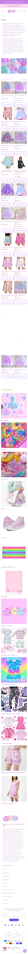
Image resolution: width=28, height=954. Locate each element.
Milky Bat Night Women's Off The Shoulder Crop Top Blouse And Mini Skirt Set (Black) (20, 171)
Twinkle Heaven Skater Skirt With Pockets (19, 122)
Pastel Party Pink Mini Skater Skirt (20, 96)
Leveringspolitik (10, 951)
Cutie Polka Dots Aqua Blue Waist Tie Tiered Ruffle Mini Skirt (6, 171)
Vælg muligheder (7, 104)
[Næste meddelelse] (25, 5)
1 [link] (3, 383)
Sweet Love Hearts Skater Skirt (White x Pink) (7, 272)
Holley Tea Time (8, 946)
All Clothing (4, 420)
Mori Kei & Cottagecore (7, 803)
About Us (5, 886)
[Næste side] (24, 383)
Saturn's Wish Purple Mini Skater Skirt (6, 198)
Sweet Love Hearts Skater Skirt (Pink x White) (20, 272)
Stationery (4, 596)
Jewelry (3, 449)
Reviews (5, 903)
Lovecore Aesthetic (6, 743)
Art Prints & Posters (6, 626)
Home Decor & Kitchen (7, 567)
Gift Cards (5, 883)
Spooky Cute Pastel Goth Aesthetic (11, 714)
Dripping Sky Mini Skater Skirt (7, 145)
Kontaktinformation (19, 951)
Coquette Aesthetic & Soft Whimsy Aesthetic (13, 772)
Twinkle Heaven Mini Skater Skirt (19, 198)
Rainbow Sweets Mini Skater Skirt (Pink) (19, 146)
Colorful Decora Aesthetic (8, 684)
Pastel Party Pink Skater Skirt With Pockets (7, 370)
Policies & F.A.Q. (7, 889)
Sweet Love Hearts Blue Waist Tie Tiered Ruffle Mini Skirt (7, 347)
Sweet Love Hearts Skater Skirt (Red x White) (7, 122)
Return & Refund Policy (8, 893)
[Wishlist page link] (17, 11)
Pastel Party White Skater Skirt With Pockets (20, 347)
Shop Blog (5, 879)
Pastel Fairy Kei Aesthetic (8, 655)
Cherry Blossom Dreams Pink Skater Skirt (20, 222)
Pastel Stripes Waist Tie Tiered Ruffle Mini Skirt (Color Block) (20, 321)
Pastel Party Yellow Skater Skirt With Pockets (20, 370)
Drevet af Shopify (14, 946)
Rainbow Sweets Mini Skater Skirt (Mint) (19, 296)
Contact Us (5, 900)
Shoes (3, 538)
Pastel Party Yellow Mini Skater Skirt (7, 222)
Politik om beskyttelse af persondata (11, 948)
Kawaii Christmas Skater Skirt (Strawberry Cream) (7, 296)
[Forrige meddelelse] (2, 5)
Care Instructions (7, 896)
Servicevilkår (22, 948)
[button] (3, 11)
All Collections (6, 876)
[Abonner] (23, 914)
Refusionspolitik (23, 946)
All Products (6, 873)
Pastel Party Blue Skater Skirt (7, 247)
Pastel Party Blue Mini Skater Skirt (7, 96)
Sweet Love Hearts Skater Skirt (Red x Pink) (20, 248)
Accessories (4, 479)
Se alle (14, 810)
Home (4, 869)
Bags (2, 508)
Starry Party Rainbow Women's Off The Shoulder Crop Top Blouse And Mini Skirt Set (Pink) (7, 322)
